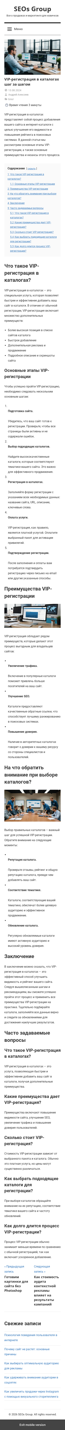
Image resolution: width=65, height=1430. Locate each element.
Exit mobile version (33, 1425)
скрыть (32, 168)
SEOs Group (32, 8)
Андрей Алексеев (18, 94)
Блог (11, 99)
